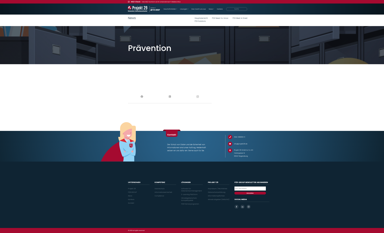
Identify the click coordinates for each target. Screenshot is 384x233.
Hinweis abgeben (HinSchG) (218, 199)
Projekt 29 (132, 188)
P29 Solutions (200, 21)
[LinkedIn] (170, 97)
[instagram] (249, 207)
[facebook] (236, 207)
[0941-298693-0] (231, 137)
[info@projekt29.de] (231, 144)
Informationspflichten (216, 196)
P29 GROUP (132, 192)
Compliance (159, 196)
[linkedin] (242, 207)
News (130, 196)
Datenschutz (159, 188)
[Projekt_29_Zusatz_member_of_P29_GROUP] (155, 9)
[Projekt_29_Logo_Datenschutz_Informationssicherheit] (137, 9)
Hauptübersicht (201, 18)
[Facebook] (142, 97)
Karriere (131, 199)
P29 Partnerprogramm (190, 204)
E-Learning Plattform (189, 194)
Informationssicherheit (163, 192)
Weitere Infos (175, 2)
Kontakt (131, 203)
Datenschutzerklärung (216, 192)
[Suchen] (253, 9)
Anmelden (250, 193)
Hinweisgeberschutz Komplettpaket (189, 199)
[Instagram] (198, 97)
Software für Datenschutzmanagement (191, 189)
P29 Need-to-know (220, 18)
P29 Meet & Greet (240, 18)
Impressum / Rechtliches (217, 188)
